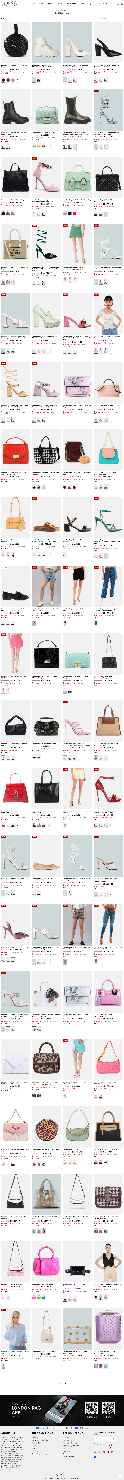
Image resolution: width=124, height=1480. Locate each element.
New (33, 3)
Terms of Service (69, 1454)
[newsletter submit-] (115, 1438)
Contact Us (67, 1437)
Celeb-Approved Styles (40, 1440)
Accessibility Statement (71, 1446)
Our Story (35, 1437)
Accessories (71, 3)
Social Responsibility (39, 1454)
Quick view (15, 61)
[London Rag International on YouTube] (103, 1452)
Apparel (59, 3)
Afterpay (35, 1448)
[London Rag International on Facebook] (99, 1452)
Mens (83, 3)
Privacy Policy (68, 1451)
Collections (64, 10)
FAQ (64, 1448)
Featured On (36, 1443)
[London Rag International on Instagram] (95, 1452)
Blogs (34, 1446)
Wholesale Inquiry (69, 1457)
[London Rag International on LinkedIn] (95, 1457)
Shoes (49, 3)
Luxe (41, 3)
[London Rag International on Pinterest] (112, 1452)
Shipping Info (67, 1440)
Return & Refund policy (71, 1443)
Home (57, 10)
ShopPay (35, 1451)
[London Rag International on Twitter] (107, 1452)
